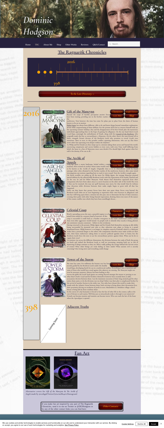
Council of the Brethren (125, 134)
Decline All (142, 424)
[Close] (161, 424)
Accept (153, 424)
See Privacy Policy (72, 425)
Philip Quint (71, 125)
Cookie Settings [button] (128, 424)
